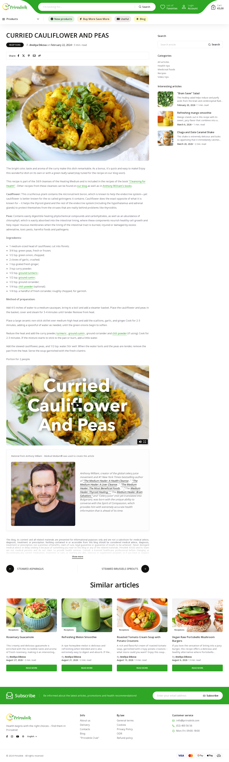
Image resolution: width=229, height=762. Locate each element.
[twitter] (24, 55)
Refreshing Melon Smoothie (79, 637)
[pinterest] (29, 55)
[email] (35, 55)
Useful (125, 19)
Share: (12, 55)
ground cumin (27, 277)
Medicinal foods (166, 69)
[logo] (14, 6)
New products (63, 19)
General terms (125, 720)
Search (146, 7)
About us (85, 720)
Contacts (85, 729)
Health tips (164, 65)
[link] (39, 56)
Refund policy (125, 738)
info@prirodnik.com (187, 720)
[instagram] (12, 736)
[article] (165, 98)
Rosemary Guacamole (20, 637)
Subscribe (212, 695)
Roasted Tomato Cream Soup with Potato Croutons (138, 639)
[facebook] (19, 55)
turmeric (61, 333)
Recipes (162, 73)
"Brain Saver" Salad (188, 93)
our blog (82, 186)
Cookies (121, 725)
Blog (143, 19)
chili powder (26, 286)
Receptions (15, 45)
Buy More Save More (96, 19)
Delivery (85, 725)
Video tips (163, 76)
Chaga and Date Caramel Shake (195, 132)
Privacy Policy (125, 729)
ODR (119, 733)
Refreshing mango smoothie (194, 112)
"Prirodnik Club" (89, 738)
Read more (31, 667)
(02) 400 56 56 (184, 725)
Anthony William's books (117, 186)
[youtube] (17, 736)
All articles (163, 61)
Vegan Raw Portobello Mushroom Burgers (193, 639)
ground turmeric (28, 273)
